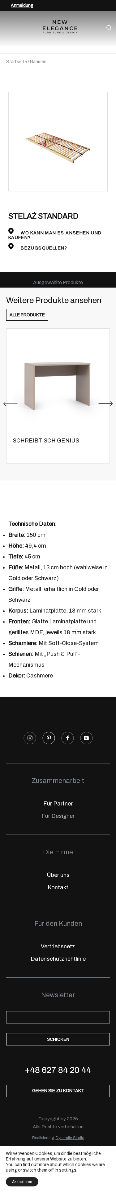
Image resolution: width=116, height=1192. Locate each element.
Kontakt (58, 887)
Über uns (58, 875)
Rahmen (38, 61)
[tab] (58, 282)
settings (67, 1170)
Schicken (58, 1039)
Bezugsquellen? (43, 248)
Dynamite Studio (70, 1138)
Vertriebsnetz (58, 946)
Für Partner (58, 804)
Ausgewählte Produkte (58, 282)
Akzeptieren (22, 1182)
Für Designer (58, 816)
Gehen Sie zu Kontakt (58, 1090)
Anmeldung (22, 5)
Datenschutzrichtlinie (58, 959)
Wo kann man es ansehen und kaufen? (55, 235)
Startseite (16, 61)
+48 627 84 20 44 (58, 1070)
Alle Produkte (27, 315)
